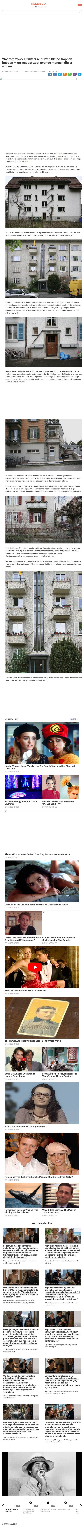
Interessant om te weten (38, 71)
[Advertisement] (42, 35)
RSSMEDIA (38, 4)
